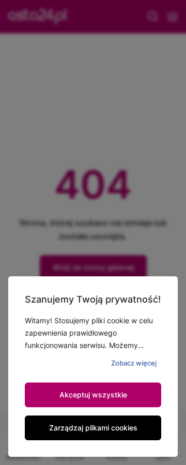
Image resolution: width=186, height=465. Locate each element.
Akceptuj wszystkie (93, 394)
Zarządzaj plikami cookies (93, 427)
